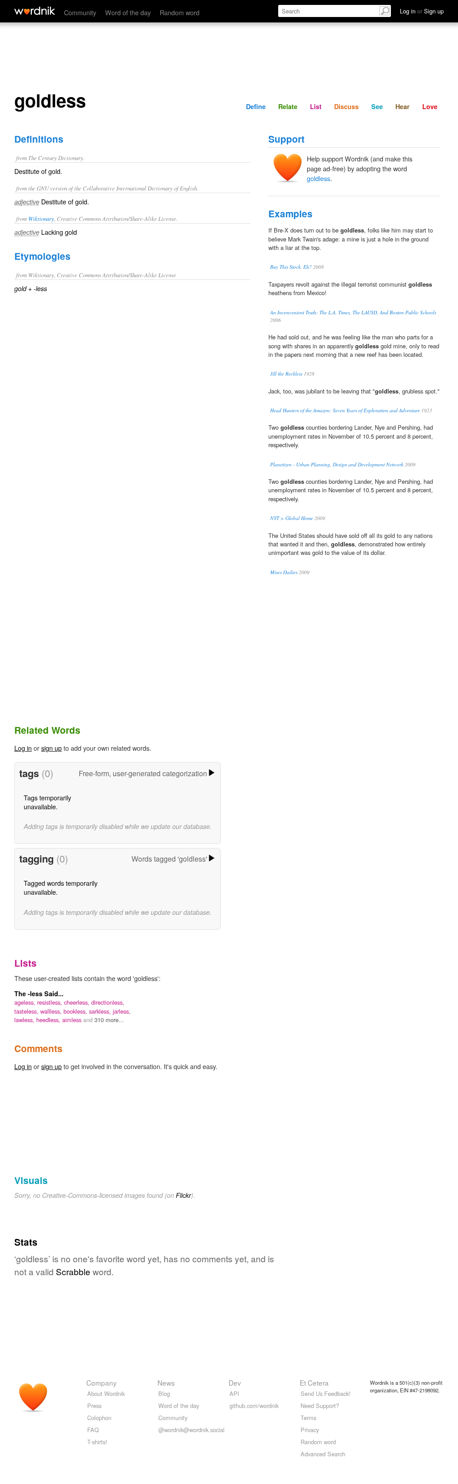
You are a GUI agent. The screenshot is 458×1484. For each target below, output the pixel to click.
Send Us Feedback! (326, 1393)
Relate (287, 106)
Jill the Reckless (286, 373)
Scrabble (73, 1271)
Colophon (99, 1417)
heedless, (49, 1019)
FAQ (93, 1429)
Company (101, 1382)
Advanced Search (323, 1454)
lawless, (25, 1019)
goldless (318, 178)
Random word (179, 12)
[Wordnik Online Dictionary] (34, 11)
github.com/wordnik (254, 1405)
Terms (308, 1417)
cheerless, (77, 1002)
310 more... (109, 1019)
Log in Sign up (422, 11)
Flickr (183, 1195)
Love (429, 106)
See (377, 106)
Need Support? (320, 1405)
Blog (164, 1393)
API (234, 1393)
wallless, (52, 1011)
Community (80, 12)
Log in (23, 748)
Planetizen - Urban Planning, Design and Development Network (336, 464)
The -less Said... (39, 993)
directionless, (107, 1002)
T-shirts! (97, 1441)
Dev (235, 1382)
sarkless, (101, 1011)
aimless (72, 1019)
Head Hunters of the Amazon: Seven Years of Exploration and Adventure (345, 410)
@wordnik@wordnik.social (191, 1429)
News (166, 1382)
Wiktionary (41, 218)
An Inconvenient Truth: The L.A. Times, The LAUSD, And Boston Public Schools (353, 312)
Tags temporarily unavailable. (47, 802)
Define (256, 106)
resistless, (50, 1002)
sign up (51, 748)
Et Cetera (314, 1382)
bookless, (76, 1011)
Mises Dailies (283, 572)
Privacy (310, 1429)
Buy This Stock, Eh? (291, 266)
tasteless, (27, 1011)
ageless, (25, 1002)
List (316, 106)
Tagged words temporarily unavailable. (61, 887)
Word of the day (128, 12)
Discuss (346, 106)
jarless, (122, 1011)
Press (94, 1405)
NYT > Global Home (291, 518)
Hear (402, 106)
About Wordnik (106, 1393)
